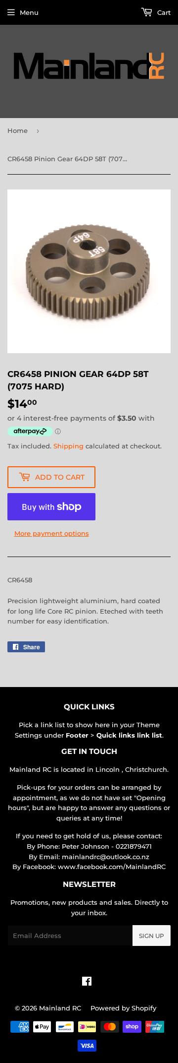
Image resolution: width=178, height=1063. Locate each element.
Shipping (68, 446)
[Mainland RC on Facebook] (87, 983)
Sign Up (151, 935)
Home (17, 130)
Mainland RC (60, 1008)
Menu (29, 12)
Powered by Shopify (123, 1008)
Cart (163, 12)
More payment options (51, 533)
